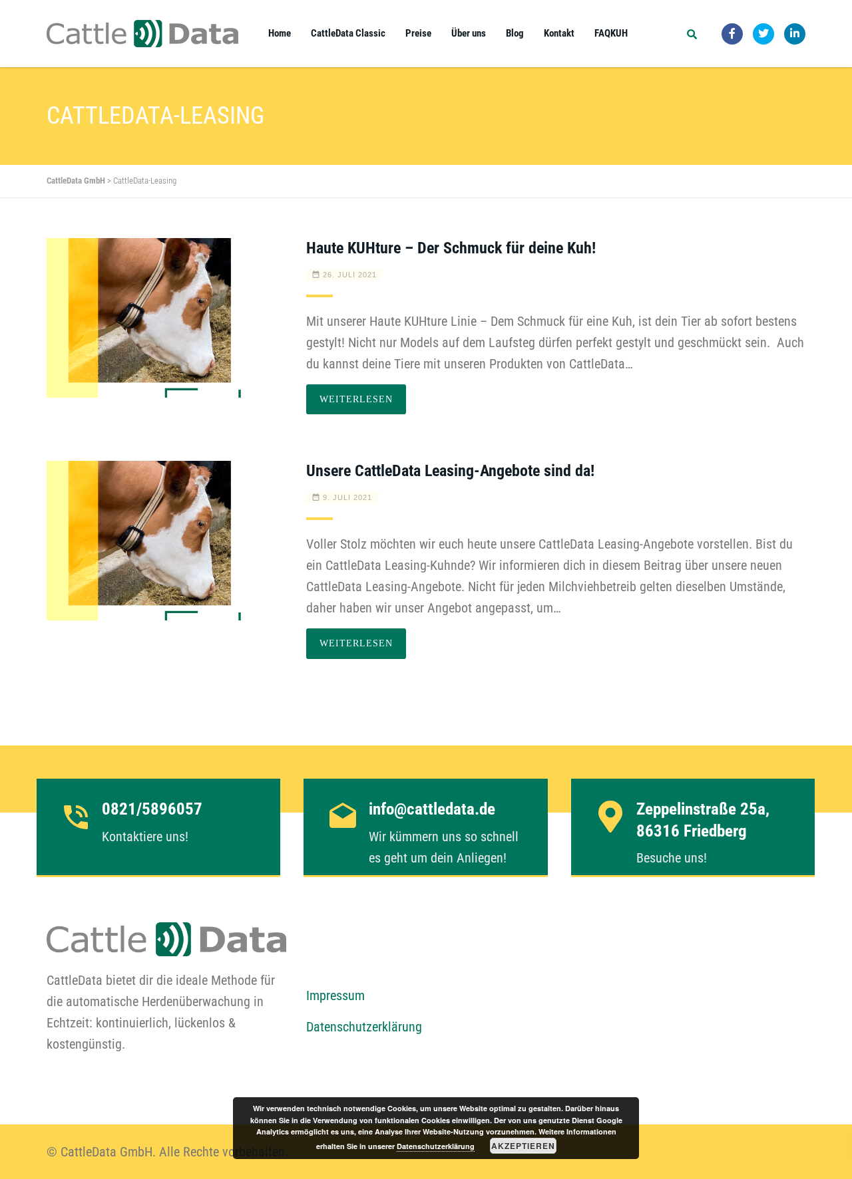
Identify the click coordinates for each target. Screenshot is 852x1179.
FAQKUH (611, 33)
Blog (515, 33)
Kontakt (559, 33)
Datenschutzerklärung (364, 1027)
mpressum (339, 995)
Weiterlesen (356, 399)
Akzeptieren (523, 1146)
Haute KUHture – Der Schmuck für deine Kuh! (451, 248)
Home (279, 33)
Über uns (468, 33)
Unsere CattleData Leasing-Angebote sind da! (450, 470)
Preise (418, 33)
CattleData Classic (348, 33)
